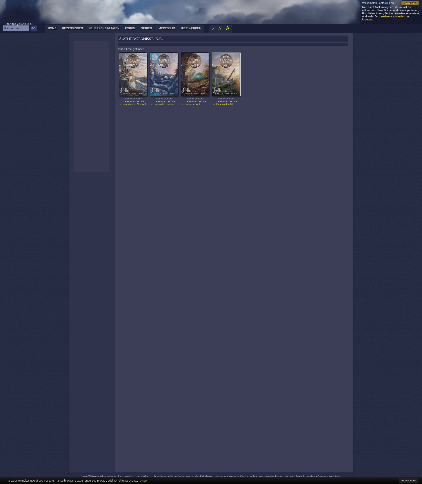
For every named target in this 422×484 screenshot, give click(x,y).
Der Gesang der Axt (222, 104)
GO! (33, 28)
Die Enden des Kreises (162, 104)
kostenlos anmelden (393, 16)
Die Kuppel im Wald (191, 104)
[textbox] (16, 28)
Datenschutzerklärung (329, 476)
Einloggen (410, 3)
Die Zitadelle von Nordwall (132, 104)
